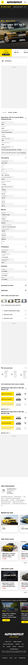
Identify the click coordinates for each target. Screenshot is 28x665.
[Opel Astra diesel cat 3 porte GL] (25, 394)
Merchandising (5, 500)
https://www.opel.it (10, 493)
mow (16, 657)
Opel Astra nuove (8, 318)
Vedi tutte (25, 562)
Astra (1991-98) (11, 21)
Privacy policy (8, 641)
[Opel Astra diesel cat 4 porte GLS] (25, 404)
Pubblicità (17, 644)
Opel (3, 21)
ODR (22, 644)
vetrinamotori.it (22, 657)
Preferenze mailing (14, 649)
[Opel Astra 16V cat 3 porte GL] (25, 418)
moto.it (11, 657)
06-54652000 (9, 492)
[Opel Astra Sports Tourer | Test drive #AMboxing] (24, 301)
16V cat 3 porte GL (6, 417)
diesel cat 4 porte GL (7, 399)
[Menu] (25, 2)
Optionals (4, 290)
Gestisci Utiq (21, 646)
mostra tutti (5, 409)
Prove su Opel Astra (18, 501)
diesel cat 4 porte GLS (7, 404)
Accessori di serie (7, 285)
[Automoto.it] (14, 2)
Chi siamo (8, 646)
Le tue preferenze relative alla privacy (9, 664)
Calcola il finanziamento (10, 310)
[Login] (2, 2)
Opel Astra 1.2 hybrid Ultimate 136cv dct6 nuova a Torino (8, 555)
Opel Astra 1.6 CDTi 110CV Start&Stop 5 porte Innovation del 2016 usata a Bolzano (8, 585)
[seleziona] (23, 152)
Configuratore (17, 496)
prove (4, 611)
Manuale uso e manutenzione (13, 498)
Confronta (7, 54)
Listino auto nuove (18, 6)
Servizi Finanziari (20, 500)
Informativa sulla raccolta (6, 662)
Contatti (14, 646)
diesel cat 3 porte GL (7, 394)
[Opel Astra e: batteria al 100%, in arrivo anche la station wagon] (9, 607)
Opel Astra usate (8, 314)
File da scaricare (6, 368)
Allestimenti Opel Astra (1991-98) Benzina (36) (12, 412)
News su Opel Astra (6, 501)
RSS (4, 646)
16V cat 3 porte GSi (6, 423)
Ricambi (12, 500)
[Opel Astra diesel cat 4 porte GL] (25, 399)
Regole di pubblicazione (8, 644)
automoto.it (4, 657)
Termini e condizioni (17, 641)
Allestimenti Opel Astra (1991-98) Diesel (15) (12, 388)
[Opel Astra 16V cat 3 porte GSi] (25, 423)
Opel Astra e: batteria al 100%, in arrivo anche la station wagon (9, 615)
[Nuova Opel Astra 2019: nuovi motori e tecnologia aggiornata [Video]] (17, 301)
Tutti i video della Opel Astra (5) (11, 305)
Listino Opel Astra (5, 503)
